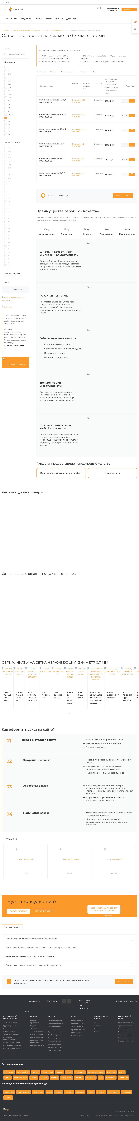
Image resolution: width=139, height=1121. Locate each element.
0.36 (9, 97)
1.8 (9, 201)
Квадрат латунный (55, 1023)
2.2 (9, 225)
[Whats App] (100, 8)
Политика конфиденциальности (105, 1115)
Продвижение (120, 1111)
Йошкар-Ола (48, 1072)
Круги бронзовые (37, 1045)
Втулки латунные (55, 1047)
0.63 (9, 168)
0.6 (9, 111)
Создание (131, 1111)
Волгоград (9, 1072)
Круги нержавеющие (11, 1026)
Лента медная (77, 1036)
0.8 (9, 121)
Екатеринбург (22, 1072)
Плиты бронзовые (37, 1037)
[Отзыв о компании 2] (69, 859)
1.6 (9, 131)
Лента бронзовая (37, 1034)
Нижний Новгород (95, 1072)
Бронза (33, 1016)
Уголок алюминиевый (126, 1029)
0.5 (9, 108)
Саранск (44, 1078)
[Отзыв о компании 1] (113, 859)
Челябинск (123, 1078)
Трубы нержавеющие (11, 1034)
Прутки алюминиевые (126, 1032)
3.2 (9, 242)
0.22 (9, 81)
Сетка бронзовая (37, 1031)
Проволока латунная (56, 1032)
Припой (97, 1029)
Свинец (97, 1026)
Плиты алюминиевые (126, 1038)
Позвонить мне (44, 911)
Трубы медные (77, 1026)
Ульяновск (91, 1078)
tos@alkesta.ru (112, 8)
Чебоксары (110, 1078)
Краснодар (80, 1072)
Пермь (7, 1078)
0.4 (9, 101)
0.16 (9, 74)
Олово (96, 1023)
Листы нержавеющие (11, 1023)
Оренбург (111, 1072)
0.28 (9, 87)
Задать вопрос (18, 911)
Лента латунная (54, 1041)
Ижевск (35, 1072)
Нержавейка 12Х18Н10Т (16, 54)
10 (8, 205)
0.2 (9, 77)
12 (8, 208)
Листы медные (77, 1020)
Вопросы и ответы (12, 927)
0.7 (9, 118)
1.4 (9, 195)
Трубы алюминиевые (126, 1026)
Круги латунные (54, 1050)
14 (8, 212)
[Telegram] (98, 8)
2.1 (9, 222)
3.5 (9, 245)
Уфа (100, 1078)
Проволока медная (79, 1030)
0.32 (9, 94)
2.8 (9, 232)
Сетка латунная (54, 1044)
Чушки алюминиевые (126, 1041)
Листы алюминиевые (126, 1023)
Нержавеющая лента (11, 1048)
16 (8, 215)
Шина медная (76, 1033)
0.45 (9, 104)
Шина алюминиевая (126, 1035)
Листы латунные (54, 1038)
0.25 (9, 84)
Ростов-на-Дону (20, 1078)
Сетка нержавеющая (11, 1042)
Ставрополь (66, 1078)
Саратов (54, 1078)
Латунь (51, 1016)
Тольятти (79, 1078)
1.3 (9, 191)
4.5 (9, 252)
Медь (73, 1016)
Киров (68, 1072)
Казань (59, 1072)
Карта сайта (84, 1115)
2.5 (9, 134)
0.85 (9, 178)
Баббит (97, 1032)
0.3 (9, 91)
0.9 (9, 124)
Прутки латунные (55, 1020)
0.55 (9, 164)
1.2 (9, 128)
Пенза (121, 1072)
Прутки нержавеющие (12, 1045)
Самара (34, 1078)
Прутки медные (77, 1023)
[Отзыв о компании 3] (25, 859)
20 (9, 235)
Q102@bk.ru (111, 10)
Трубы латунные (54, 1035)
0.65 (9, 114)
